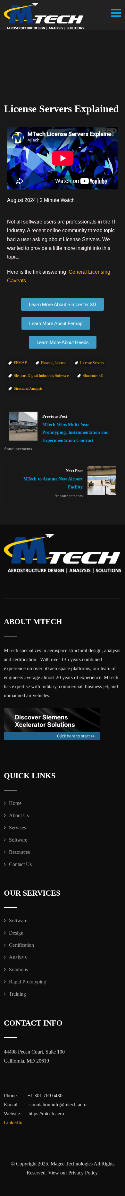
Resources (19, 852)
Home (15, 803)
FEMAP (20, 363)
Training (17, 994)
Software (18, 840)
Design (16, 933)
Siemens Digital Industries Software (41, 375)
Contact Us (20, 864)
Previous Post (75, 428)
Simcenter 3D (93, 375)
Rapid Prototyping (27, 981)
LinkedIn (13, 1122)
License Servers (92, 363)
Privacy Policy (82, 1172)
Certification (21, 945)
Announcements (18, 449)
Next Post (53, 479)
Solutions (18, 969)
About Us (19, 815)
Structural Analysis (28, 388)
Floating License (53, 363)
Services (17, 827)
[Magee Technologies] (44, 16)
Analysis (18, 957)
